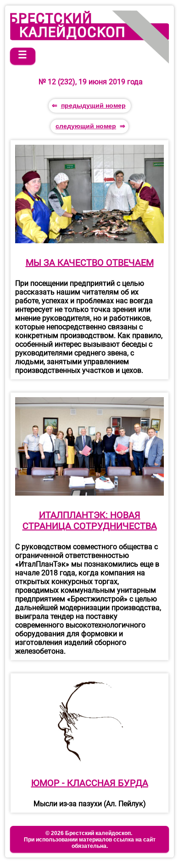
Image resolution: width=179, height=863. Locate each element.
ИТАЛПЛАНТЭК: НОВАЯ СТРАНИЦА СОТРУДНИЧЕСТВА (89, 520)
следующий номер (86, 126)
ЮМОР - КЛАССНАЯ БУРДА (89, 782)
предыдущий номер (93, 105)
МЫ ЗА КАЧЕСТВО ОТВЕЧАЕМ (90, 262)
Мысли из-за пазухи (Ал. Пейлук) (90, 803)
